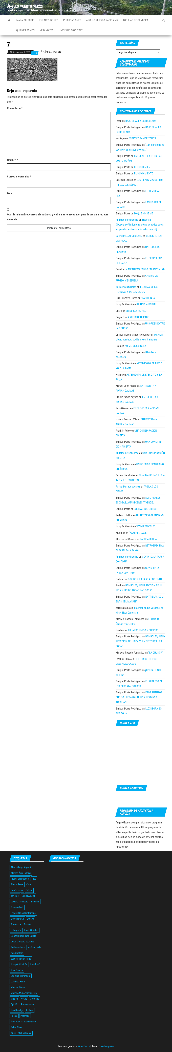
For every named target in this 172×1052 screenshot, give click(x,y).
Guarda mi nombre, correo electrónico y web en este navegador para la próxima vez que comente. (57, 217)
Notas (24, 998)
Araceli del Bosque (20, 878)
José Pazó (35, 964)
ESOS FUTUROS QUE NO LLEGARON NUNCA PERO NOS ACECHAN (139, 697)
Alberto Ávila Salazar (21, 873)
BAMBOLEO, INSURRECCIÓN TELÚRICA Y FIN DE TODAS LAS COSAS (140, 641)
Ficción (27, 924)
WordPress (84, 1046)
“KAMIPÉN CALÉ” (145, 526)
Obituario (34, 998)
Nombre (12, 160)
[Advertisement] (140, 756)
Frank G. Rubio (31, 930)
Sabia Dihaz (16, 1027)
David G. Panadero (19, 901)
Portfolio (25, 1015)
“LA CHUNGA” (148, 298)
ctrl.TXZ (15, 895)
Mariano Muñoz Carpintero (24, 993)
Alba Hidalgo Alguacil (21, 867)
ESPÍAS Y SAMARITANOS (142, 138)
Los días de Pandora (135, 20)
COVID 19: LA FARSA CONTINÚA (145, 579)
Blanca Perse (17, 884)
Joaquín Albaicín (19, 964)
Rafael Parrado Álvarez (128, 486)
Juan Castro (17, 970)
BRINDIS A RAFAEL (146, 304)
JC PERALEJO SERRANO (129, 235)
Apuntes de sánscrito (127, 219)
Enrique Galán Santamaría (23, 913)
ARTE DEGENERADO (138, 317)
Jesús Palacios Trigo (21, 958)
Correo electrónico (19, 176)
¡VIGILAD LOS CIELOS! (145, 509)
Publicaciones (72, 20)
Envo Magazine (106, 1046)
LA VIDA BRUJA (148, 539)
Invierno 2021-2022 (71, 30)
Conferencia (17, 890)
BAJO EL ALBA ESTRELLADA (140, 121)
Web (9, 193)
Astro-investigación (126, 287)
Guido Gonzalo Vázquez (22, 941)
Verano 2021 (47, 30)
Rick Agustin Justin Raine (23, 1021)
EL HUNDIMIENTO (143, 167)
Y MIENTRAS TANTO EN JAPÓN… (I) (145, 269)
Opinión (14, 1004)
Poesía (14, 1015)
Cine (28, 884)
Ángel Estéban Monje (21, 1033)
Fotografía (16, 930)
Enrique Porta (17, 918)
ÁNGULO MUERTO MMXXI (25, 6)
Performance (27, 1004)
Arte (34, 878)
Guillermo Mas (18, 947)
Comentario (15, 108)
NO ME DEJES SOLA (135, 346)
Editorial (35, 901)
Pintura (29, 1010)
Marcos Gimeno (18, 987)
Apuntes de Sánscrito (127, 453)
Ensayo (30, 918)
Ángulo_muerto (53, 52)
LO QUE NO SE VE (143, 213)
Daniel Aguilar (28, 895)
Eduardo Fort (17, 907)
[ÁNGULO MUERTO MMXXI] (9, 20)
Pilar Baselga (17, 1010)
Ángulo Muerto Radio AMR (102, 20)
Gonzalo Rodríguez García (23, 935)
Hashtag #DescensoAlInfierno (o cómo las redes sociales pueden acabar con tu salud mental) (140, 224)
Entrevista (16, 924)
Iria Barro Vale (34, 947)
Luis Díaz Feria (18, 981)
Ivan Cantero (17, 953)
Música (14, 998)
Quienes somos (25, 30)
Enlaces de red (48, 20)
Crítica (29, 890)
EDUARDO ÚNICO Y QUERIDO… (144, 630)
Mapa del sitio (25, 20)
